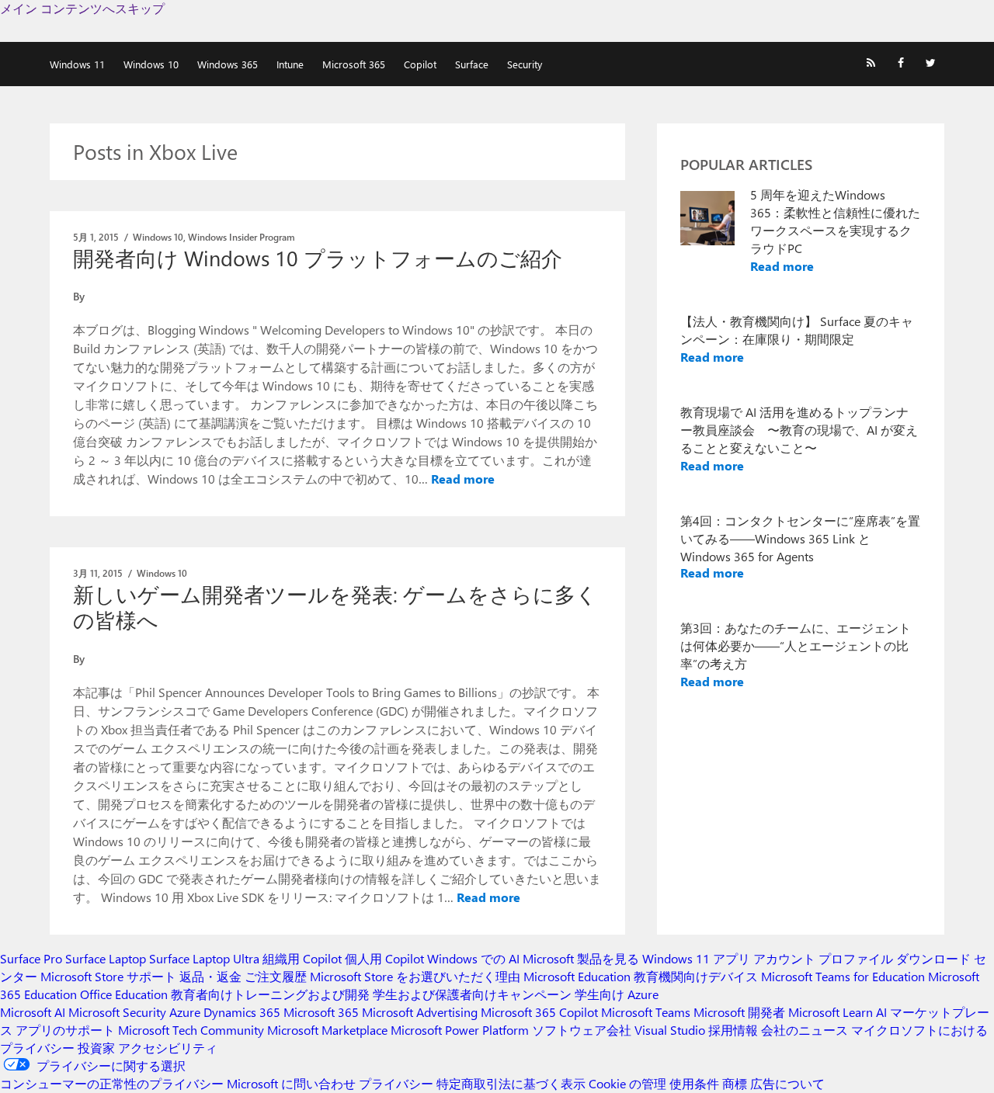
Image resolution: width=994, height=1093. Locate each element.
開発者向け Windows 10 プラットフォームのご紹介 (317, 258)
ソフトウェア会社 (581, 1030)
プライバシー (396, 1083)
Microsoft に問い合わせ (291, 1083)
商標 (734, 1083)
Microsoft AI (32, 1012)
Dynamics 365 (241, 1012)
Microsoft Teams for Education (843, 976)
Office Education (124, 994)
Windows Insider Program (241, 237)
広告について (787, 1083)
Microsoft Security (117, 1012)
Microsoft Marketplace (327, 1030)
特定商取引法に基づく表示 (511, 1083)
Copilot (420, 64)
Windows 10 (151, 64)
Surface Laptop (105, 958)
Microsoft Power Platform (460, 1030)
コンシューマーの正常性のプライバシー (112, 1083)
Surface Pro (31, 958)
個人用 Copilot (384, 958)
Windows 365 (227, 64)
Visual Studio (669, 1030)
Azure (184, 1012)
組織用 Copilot (302, 958)
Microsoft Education (577, 976)
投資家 (96, 1047)
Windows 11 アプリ (696, 958)
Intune (290, 64)
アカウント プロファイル (823, 958)
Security (524, 64)
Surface (471, 64)
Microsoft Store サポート (108, 976)
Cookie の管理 (627, 1083)
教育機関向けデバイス (696, 976)
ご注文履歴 (276, 976)
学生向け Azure (617, 994)
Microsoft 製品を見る (581, 958)
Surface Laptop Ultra (204, 958)
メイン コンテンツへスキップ (82, 8)
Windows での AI (473, 958)
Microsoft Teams (645, 1012)
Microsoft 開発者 (739, 1012)
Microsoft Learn (830, 1012)
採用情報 (733, 1030)
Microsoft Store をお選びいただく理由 (415, 976)
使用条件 (694, 1083)
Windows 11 (77, 64)
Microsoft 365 (353, 64)
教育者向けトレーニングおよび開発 (270, 994)
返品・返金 (210, 976)
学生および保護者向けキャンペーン (472, 994)
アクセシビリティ (167, 1047)
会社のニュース (804, 1030)
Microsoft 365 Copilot (539, 1012)
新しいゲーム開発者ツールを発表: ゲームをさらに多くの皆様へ (335, 606)
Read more (463, 478)
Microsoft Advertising (420, 1012)
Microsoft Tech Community (191, 1030)
